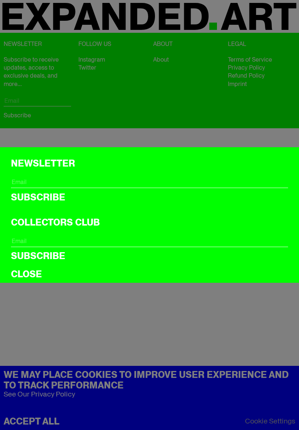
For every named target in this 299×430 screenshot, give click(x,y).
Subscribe (38, 197)
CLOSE (26, 274)
